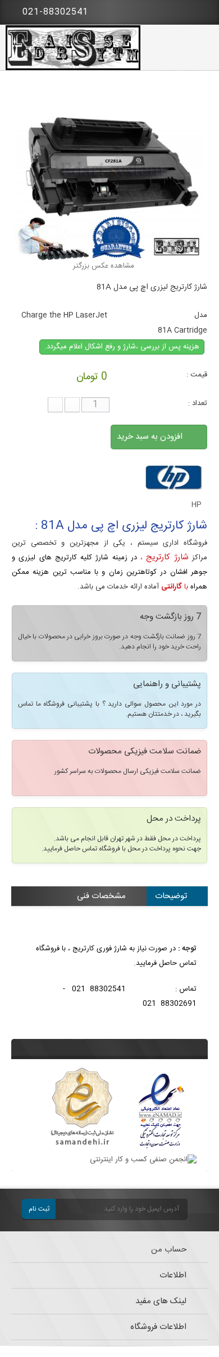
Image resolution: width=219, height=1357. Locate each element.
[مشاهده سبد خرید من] (202, 10)
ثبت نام (39, 1209)
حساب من (168, 1250)
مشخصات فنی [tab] (101, 896)
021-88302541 (54, 12)
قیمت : (196, 375)
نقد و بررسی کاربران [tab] (154, 915)
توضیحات (171, 896)
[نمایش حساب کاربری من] (171, 11)
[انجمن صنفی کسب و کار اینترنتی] (143, 1159)
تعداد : (197, 403)
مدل (200, 315)
